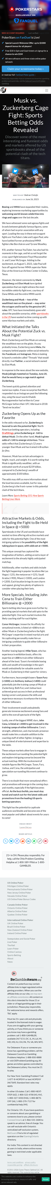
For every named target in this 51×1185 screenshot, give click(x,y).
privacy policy (30, 1162)
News (10, 961)
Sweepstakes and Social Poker (21, 938)
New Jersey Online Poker (19, 892)
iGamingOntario (31, 1136)
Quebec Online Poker (17, 914)
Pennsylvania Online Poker (20, 889)
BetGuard (12, 1133)
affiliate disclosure (31, 1165)
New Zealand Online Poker (20, 930)
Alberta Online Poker (17, 911)
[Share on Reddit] (22, 841)
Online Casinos (14, 951)
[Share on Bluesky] (11, 841)
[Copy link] (39, 841)
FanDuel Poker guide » (25, 75)
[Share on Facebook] (17, 841)
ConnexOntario (14, 1119)
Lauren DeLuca (25, 827)
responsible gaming (14, 1165)
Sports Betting (14, 955)
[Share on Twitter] (5, 841)
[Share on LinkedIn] (28, 841)
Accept (45, 1179)
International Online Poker (20, 920)
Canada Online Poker (17, 904)
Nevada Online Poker (17, 896)
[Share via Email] (45, 841)
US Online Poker (15, 882)
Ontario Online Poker (17, 908)
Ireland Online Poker (17, 933)
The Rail (11, 945)
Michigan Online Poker (18, 886)
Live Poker (12, 942)
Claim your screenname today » (25, 68)
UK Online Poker (15, 923)
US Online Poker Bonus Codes (21, 899)
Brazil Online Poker (16, 926)
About (10, 958)
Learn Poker (13, 948)
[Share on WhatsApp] (34, 841)
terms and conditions (15, 1162)
